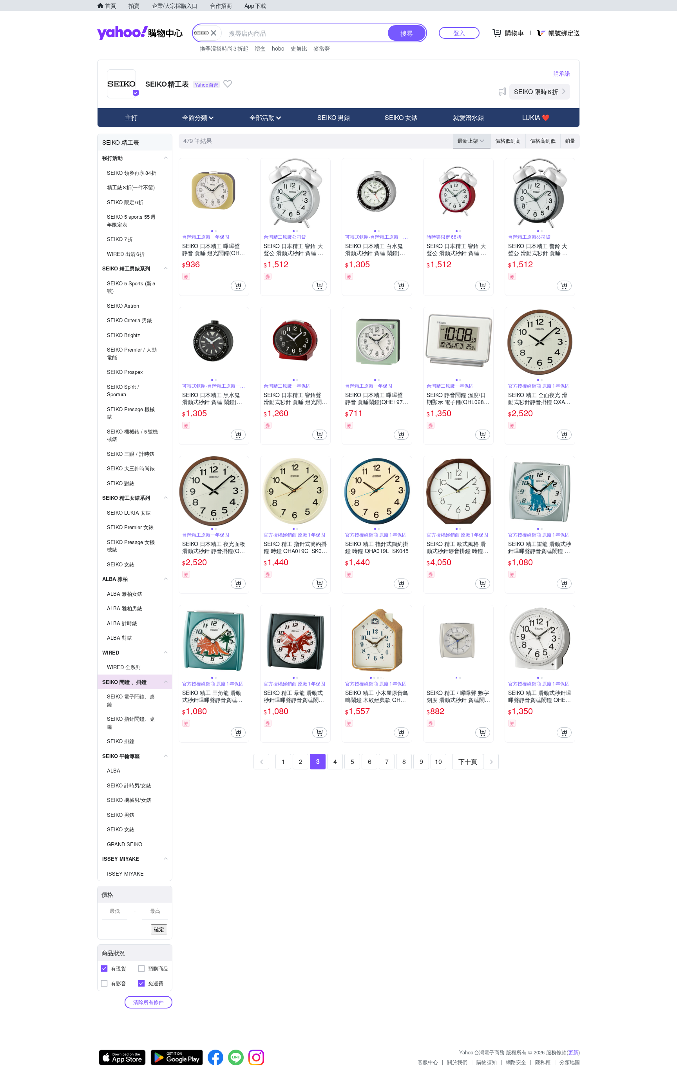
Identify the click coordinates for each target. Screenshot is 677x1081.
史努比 (299, 48)
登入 (459, 33)
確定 (159, 929)
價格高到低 (543, 140)
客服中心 (428, 1062)
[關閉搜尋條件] (213, 33)
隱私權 (542, 1062)
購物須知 (486, 1062)
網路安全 (516, 1062)
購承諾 (562, 73)
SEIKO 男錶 (333, 117)
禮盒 (260, 48)
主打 (131, 117)
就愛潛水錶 (468, 117)
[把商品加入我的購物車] (238, 286)
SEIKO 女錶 (401, 117)
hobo (278, 48)
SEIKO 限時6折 (536, 91)
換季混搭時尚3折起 (224, 48)
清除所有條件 (148, 1002)
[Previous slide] (184, 193)
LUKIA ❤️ (536, 117)
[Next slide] (244, 193)
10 (438, 761)
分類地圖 (569, 1062)
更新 (573, 1052)
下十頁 (467, 761)
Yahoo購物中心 (140, 33)
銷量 (570, 140)
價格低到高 (508, 140)
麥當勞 (321, 48)
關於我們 (457, 1062)
